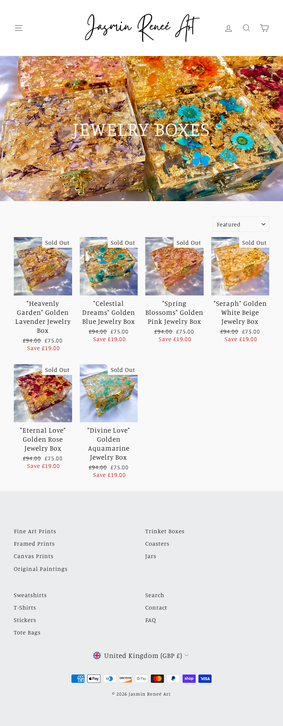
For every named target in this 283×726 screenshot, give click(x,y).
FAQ (150, 619)
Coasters (157, 543)
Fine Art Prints (35, 531)
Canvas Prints (33, 555)
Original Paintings (41, 568)
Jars (150, 555)
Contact (156, 607)
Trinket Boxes (165, 531)
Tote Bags (27, 632)
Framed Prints (34, 543)
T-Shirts (25, 607)
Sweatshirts (30, 594)
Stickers (25, 619)
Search (154, 594)
